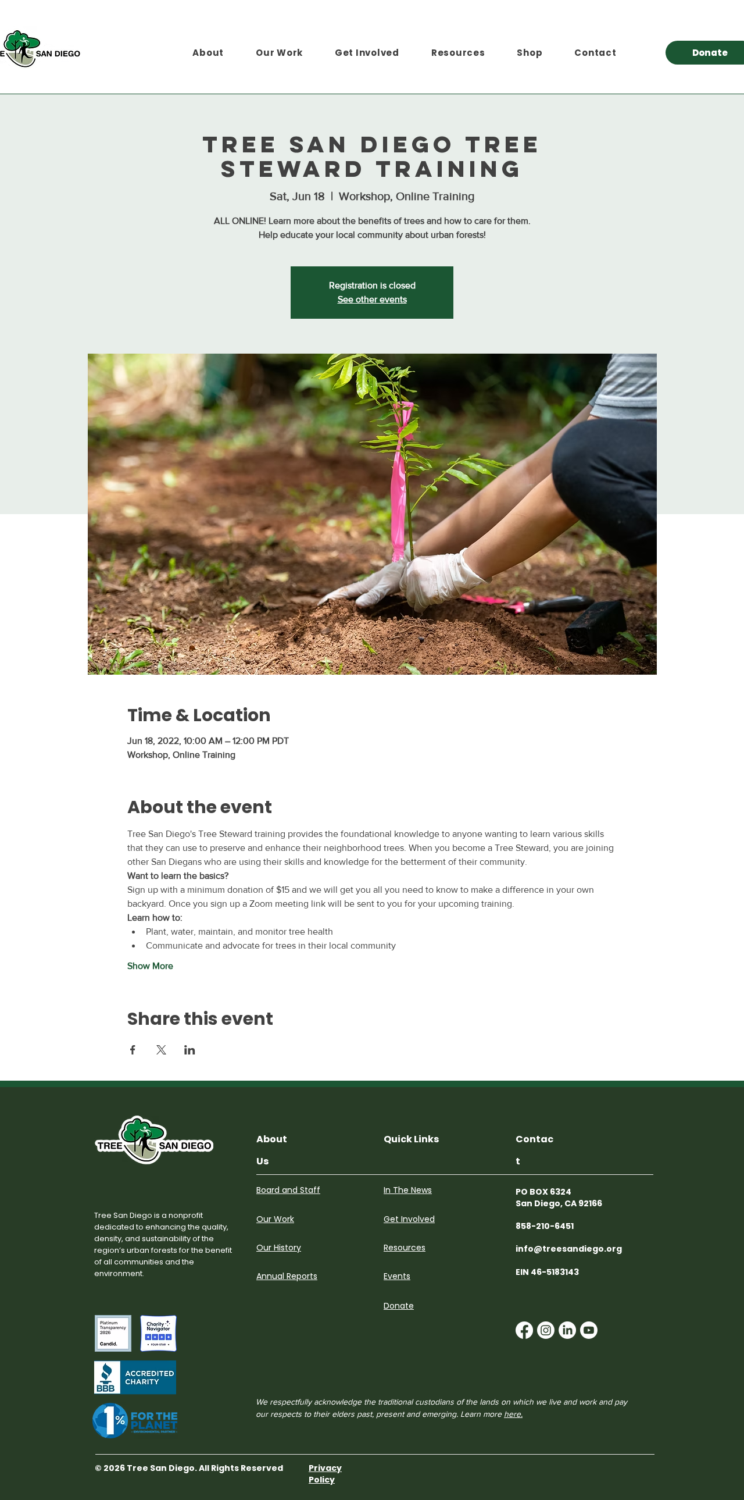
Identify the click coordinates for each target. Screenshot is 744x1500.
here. (513, 1414)
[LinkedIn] (567, 1330)
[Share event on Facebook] (132, 1049)
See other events (372, 299)
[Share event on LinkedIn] (189, 1049)
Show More (150, 966)
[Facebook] (524, 1330)
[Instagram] (546, 1330)
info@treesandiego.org (569, 1249)
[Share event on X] (161, 1049)
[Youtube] (589, 1330)
